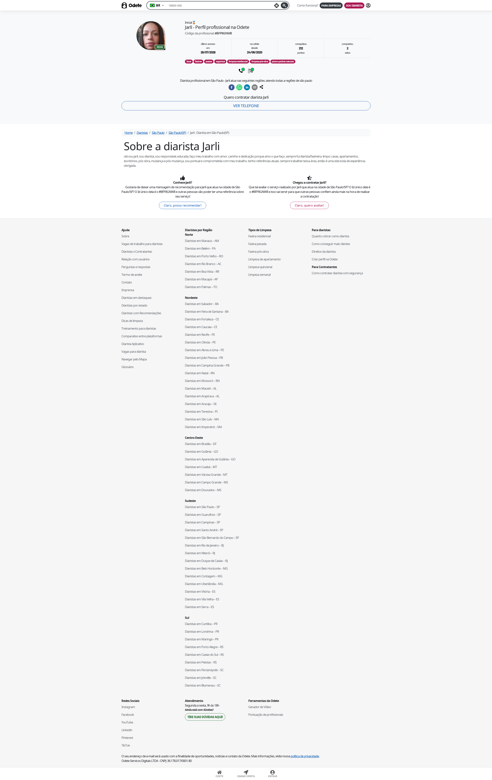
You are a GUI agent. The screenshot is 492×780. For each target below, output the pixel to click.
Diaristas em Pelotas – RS (201, 662)
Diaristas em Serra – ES (199, 607)
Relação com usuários (135, 259)
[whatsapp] (239, 87)
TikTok (125, 745)
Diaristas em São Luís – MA (202, 419)
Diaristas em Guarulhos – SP (203, 514)
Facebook (127, 714)
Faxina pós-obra (258, 251)
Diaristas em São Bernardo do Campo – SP (212, 538)
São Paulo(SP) (177, 133)
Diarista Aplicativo (132, 344)
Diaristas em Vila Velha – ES (202, 599)
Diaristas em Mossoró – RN (202, 381)
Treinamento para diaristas (138, 328)
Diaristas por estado (134, 305)
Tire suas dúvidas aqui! (205, 717)
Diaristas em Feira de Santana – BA (207, 311)
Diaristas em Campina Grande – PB (207, 365)
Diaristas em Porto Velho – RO (204, 256)
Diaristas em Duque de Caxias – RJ (206, 561)
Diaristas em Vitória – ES (200, 591)
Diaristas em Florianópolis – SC (204, 670)
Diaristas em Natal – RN (199, 373)
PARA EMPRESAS (331, 5)
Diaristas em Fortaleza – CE (202, 319)
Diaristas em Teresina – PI (201, 411)
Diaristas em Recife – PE (200, 334)
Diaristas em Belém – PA (200, 248)
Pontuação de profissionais (265, 714)
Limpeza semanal (259, 274)
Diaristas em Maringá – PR (201, 639)
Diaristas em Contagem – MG (203, 576)
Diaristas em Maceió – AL (200, 388)
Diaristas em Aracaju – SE (201, 404)
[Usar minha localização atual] (276, 5)
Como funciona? (307, 5)
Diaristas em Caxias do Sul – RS (204, 654)
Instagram (128, 707)
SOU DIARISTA (354, 5)
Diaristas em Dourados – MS (203, 490)
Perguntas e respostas (135, 267)
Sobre (125, 236)
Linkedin (126, 730)
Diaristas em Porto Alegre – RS (204, 647)
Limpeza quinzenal (260, 267)
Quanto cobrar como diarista (330, 236)
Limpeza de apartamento (264, 259)
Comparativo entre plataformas (141, 336)
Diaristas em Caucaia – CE (201, 327)
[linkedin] (247, 87)
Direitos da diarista (324, 251)
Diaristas (142, 133)
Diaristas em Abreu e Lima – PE (204, 350)
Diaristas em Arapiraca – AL (202, 396)
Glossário (127, 367)
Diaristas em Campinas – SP (202, 522)
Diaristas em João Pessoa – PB (204, 358)
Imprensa (127, 290)
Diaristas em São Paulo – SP (202, 507)
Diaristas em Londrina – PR (202, 631)
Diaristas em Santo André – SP (204, 530)
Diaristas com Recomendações (141, 313)
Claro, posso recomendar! (182, 205)
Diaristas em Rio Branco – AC (203, 264)
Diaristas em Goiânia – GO (201, 451)
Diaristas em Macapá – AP (201, 279)
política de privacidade (305, 756)
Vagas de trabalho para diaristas (142, 244)
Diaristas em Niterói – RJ (200, 553)
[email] (255, 87)
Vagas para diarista (133, 351)
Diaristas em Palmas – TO (201, 287)
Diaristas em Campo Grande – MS (206, 482)
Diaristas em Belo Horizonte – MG (206, 568)
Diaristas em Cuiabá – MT (201, 467)
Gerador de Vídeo (259, 707)
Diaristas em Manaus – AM (202, 241)
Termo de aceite (131, 274)
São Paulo (158, 133)
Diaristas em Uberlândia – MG (204, 584)
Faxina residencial (259, 236)
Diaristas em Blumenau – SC (202, 685)
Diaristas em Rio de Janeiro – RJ (204, 545)
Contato (126, 282)
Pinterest (127, 738)
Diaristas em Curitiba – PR (201, 624)
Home (129, 133)
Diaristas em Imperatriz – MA (203, 427)
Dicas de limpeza (132, 321)
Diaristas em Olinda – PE (200, 342)
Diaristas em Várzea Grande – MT (206, 474)
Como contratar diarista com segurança (337, 273)
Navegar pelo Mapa (134, 359)
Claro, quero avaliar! (309, 205)
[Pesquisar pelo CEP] (284, 5)
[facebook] (232, 87)
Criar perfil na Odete (324, 259)
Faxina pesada (257, 244)
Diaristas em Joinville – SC (200, 678)
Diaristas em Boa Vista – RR (202, 271)
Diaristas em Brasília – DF (200, 444)
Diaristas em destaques (136, 298)
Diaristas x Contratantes (136, 251)
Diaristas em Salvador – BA (202, 304)
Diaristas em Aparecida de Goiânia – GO (210, 459)
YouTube (127, 722)
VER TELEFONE (246, 105)
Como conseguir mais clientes (331, 244)
